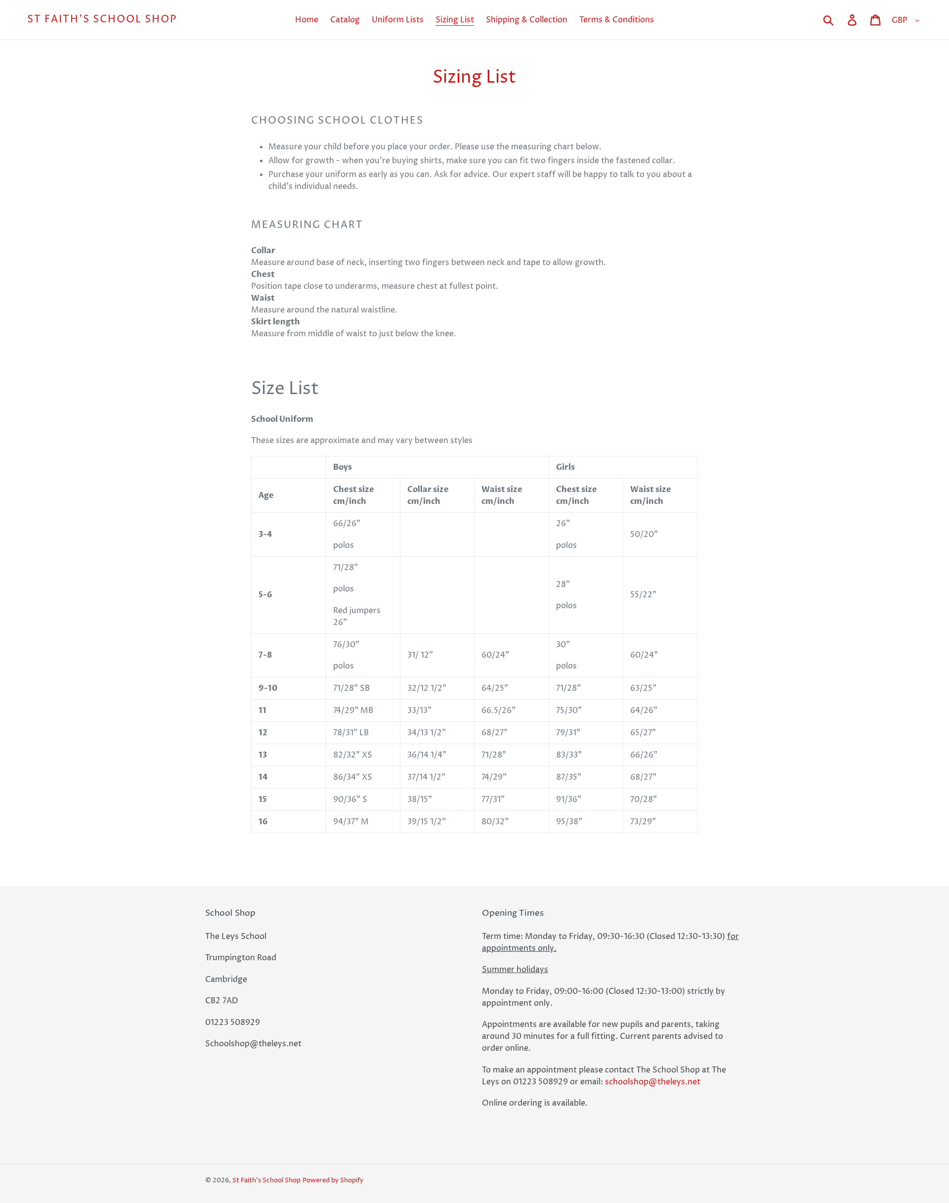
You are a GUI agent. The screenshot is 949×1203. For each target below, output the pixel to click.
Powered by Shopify (332, 1180)
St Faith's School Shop (102, 20)
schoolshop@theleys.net (652, 1081)
